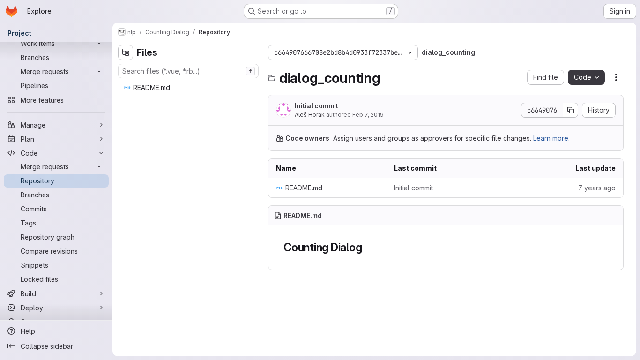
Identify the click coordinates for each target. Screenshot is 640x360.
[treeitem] (189, 87)
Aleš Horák (310, 114)
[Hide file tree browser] (125, 52)
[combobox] (188, 71)
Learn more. (551, 138)
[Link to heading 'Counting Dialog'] (368, 247)
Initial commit (316, 106)
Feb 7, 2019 (368, 114)
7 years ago (597, 188)
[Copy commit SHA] (570, 110)
